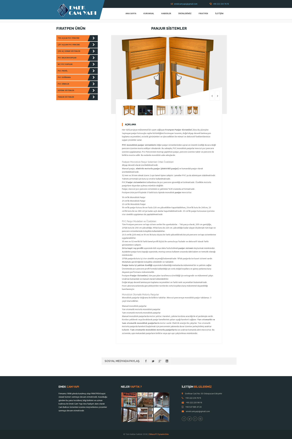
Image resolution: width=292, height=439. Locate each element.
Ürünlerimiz (184, 13)
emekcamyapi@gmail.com (185, 4)
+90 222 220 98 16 (194, 402)
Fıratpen (203, 13)
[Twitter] (153, 360)
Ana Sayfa (130, 13)
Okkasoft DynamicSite (159, 434)
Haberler (166, 13)
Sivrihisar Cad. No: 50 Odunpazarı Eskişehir (203, 393)
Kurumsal (148, 13)
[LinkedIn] (167, 360)
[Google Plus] (160, 360)
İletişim (219, 13)
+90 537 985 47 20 (193, 407)
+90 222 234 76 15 (220, 4)
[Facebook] (146, 360)
